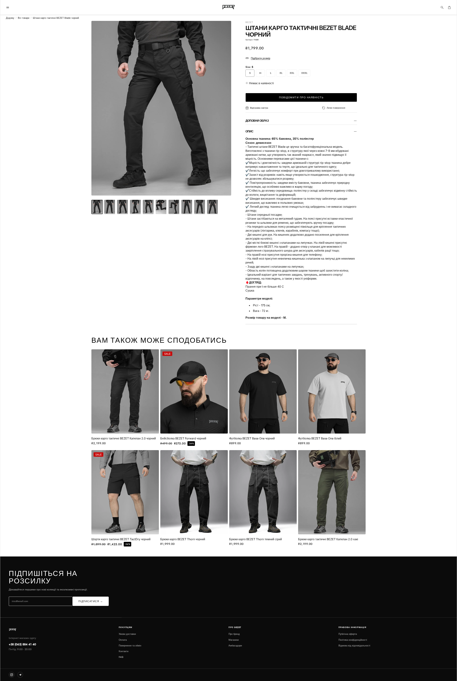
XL (281, 73)
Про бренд (234, 634)
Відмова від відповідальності (354, 645)
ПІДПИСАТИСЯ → (90, 601)
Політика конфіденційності (352, 640)
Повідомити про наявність (301, 97)
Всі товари (23, 17)
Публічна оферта (347, 634)
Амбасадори (235, 645)
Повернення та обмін (130, 645)
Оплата (123, 640)
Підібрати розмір (260, 58)
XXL (292, 73)
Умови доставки (127, 634)
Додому (10, 17)
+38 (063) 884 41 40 (22, 644)
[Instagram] (11, 675)
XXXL (304, 73)
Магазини (233, 640)
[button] (7, 7)
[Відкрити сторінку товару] (125, 391)
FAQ (121, 657)
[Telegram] (20, 675)
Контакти (123, 651)
